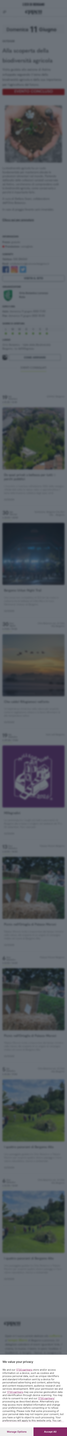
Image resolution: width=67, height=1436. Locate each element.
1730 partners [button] (24, 1369)
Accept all (50, 1431)
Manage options (17, 1431)
